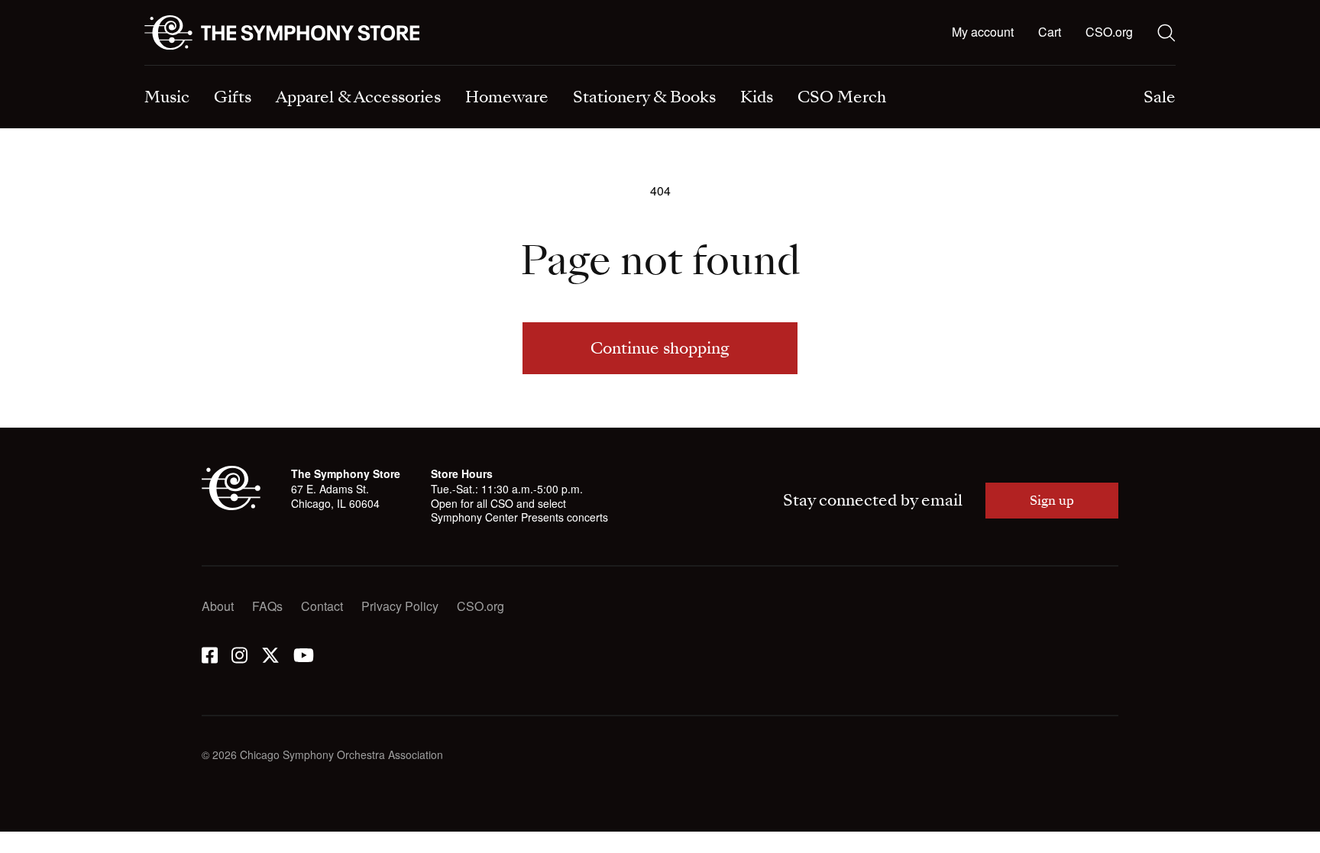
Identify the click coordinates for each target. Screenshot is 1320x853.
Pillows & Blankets (461, 67)
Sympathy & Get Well (733, 67)
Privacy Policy (399, 606)
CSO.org (1109, 31)
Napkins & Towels (193, 67)
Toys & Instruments (195, 67)
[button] (1049, 33)
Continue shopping (660, 348)
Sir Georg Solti (715, 67)
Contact (322, 606)
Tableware (172, 67)
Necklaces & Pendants (472, 67)
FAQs (267, 606)
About (218, 606)
